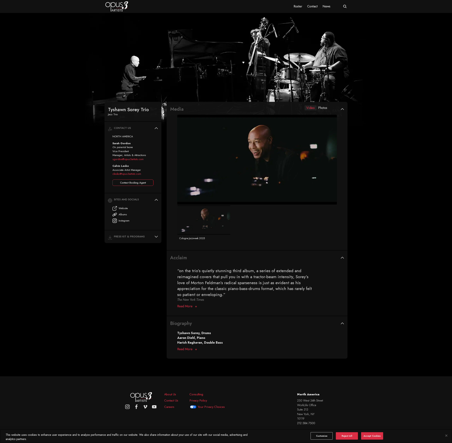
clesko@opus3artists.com (126, 174)
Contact (312, 6)
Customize (321, 436)
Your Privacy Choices (211, 407)
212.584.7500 (306, 423)
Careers (169, 407)
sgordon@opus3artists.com (128, 159)
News (326, 6)
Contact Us (171, 400)
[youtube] (154, 407)
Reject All (347, 436)
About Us (170, 394)
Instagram (124, 221)
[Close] (446, 435)
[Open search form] (345, 6)
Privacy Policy (198, 400)
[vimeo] (145, 407)
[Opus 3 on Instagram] (127, 407)
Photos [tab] (322, 108)
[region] (226, 436)
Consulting (196, 394)
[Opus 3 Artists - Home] (116, 6)
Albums (123, 214)
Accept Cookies (372, 436)
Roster (298, 6)
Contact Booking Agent (133, 183)
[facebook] (136, 407)
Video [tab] (310, 108)
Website (123, 208)
